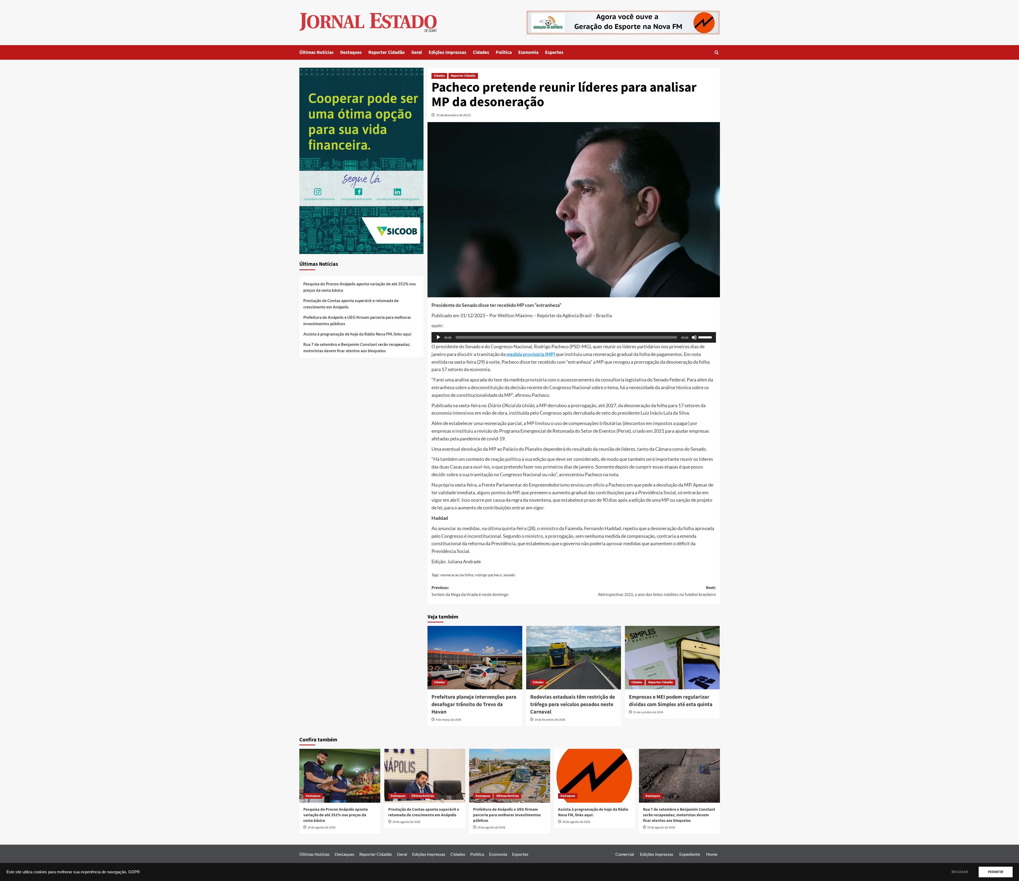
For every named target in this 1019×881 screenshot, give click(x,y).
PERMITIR (995, 872)
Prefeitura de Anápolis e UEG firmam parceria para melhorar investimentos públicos (357, 320)
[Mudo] (694, 337)
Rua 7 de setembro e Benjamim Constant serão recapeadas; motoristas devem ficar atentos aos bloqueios (356, 347)
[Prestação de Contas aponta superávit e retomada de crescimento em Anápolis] (424, 776)
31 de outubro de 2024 (648, 712)
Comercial (624, 854)
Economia (528, 52)
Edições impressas (447, 52)
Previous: (469, 591)
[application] (573, 337)
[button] (716, 52)
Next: (657, 591)
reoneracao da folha (456, 575)
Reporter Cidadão (386, 52)
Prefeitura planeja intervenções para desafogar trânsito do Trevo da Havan (473, 704)
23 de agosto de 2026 (661, 827)
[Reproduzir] (438, 337)
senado (509, 575)
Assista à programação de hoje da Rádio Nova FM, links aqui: (357, 334)
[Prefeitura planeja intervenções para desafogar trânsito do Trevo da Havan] (475, 657)
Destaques (351, 52)
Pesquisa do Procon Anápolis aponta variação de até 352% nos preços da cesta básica (359, 287)
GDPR (134, 872)
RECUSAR (960, 872)
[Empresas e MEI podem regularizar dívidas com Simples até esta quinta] (672, 657)
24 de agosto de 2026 (321, 827)
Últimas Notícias (316, 52)
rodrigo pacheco (488, 575)
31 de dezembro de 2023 (453, 115)
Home (711, 854)
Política (504, 52)
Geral (416, 52)
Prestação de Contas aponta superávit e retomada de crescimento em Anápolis (351, 303)
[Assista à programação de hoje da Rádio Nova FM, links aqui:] (594, 776)
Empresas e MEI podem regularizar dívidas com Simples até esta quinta (671, 700)
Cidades (481, 52)
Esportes (554, 52)
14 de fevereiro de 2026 (549, 719)
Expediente (689, 854)
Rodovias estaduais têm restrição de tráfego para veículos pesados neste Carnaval (572, 704)
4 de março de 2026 (448, 719)
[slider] (705, 337)
